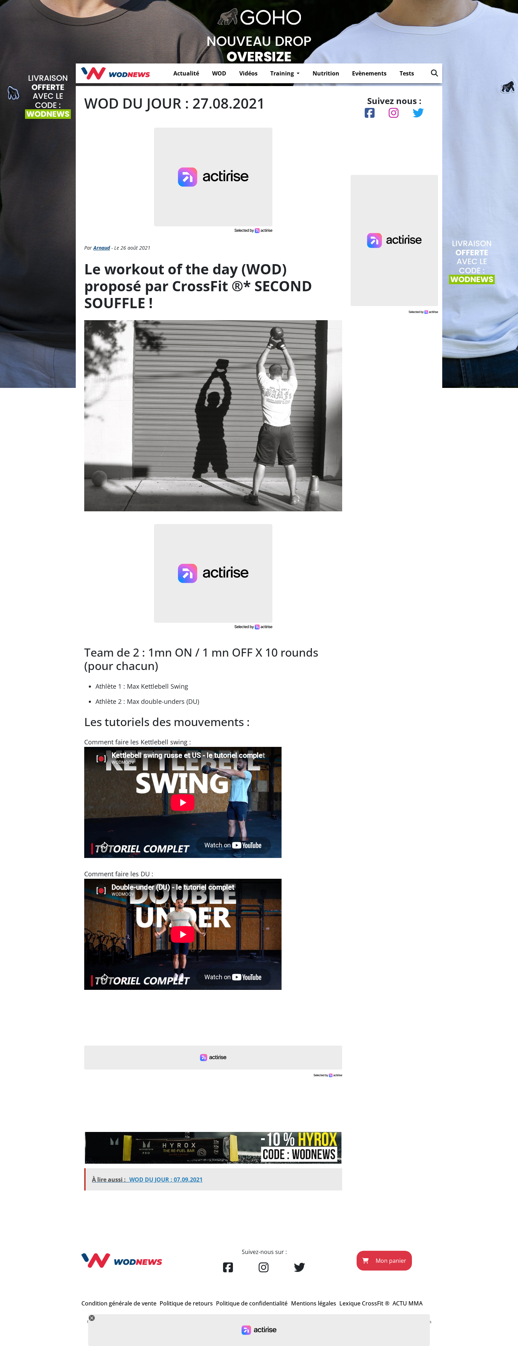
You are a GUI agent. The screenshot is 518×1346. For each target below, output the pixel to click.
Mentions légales (313, 1303)
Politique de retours (186, 1303)
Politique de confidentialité (252, 1303)
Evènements (369, 73)
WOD (219, 73)
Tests (407, 73)
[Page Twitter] (299, 1268)
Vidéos (248, 73)
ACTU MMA (408, 1303)
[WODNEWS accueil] (115, 73)
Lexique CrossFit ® (364, 1303)
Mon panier (390, 1261)
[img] (434, 73)
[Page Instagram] (264, 1268)
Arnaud (101, 247)
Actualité (186, 73)
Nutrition (326, 73)
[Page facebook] (228, 1268)
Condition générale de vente (118, 1303)
